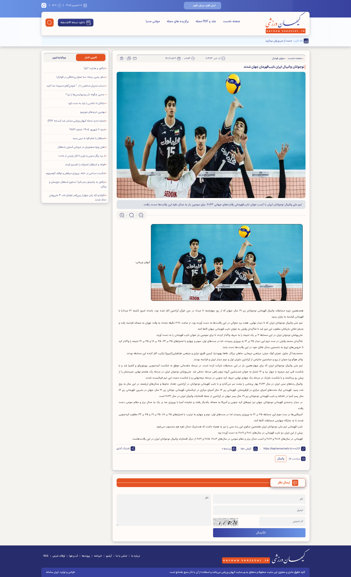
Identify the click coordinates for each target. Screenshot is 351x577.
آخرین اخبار (91, 58)
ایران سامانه (52, 572)
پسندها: (227, 449)
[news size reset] (131, 215)
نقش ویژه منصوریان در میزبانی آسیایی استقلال (81, 147)
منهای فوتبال (278, 58)
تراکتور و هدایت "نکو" (94, 68)
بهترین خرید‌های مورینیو (92, 112)
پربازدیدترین (59, 58)
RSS (45, 556)
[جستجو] (50, 23)
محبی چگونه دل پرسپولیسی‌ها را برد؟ (85, 95)
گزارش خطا (246, 449)
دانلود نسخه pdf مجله (72, 23)
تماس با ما (121, 556)
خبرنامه (98, 556)
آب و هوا (73, 556)
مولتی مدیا (153, 21)
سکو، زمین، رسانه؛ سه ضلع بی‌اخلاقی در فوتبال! (80, 77)
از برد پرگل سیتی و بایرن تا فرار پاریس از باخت (81, 156)
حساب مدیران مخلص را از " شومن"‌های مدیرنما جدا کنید (76, 86)
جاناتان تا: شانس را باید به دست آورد (86, 103)
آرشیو (109, 556)
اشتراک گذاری (123, 448)
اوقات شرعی (58, 556)
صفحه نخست (231, 21)
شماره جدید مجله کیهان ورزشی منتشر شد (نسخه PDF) (76, 121)
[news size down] (141, 215)
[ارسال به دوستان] (134, 58)
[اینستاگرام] (44, 5)
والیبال (280, 459)
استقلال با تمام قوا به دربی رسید (89, 138)
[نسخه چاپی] (122, 58)
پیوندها (86, 556)
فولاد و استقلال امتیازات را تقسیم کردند (85, 165)
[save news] (129, 58)
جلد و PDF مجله (206, 21)
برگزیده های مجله (178, 21)
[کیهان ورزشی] (286, 22)
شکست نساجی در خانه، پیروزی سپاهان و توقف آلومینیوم (75, 173)
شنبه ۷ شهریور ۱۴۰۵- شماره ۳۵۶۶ (87, 130)
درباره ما (135, 556)
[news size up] (122, 215)
